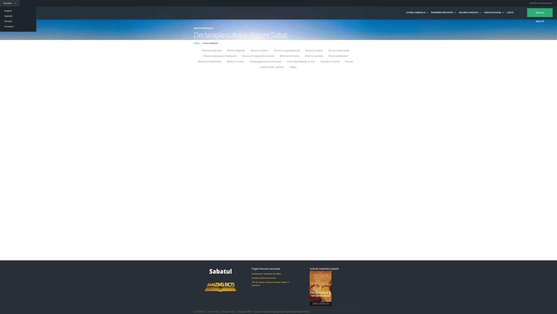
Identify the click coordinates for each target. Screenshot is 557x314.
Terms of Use (213, 312)
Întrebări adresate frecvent (264, 278)
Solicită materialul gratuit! (541, 3)
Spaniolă (8, 16)
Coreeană (8, 26)
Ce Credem (199, 312)
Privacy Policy (228, 312)
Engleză (8, 11)
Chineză (8, 21)
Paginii (197, 43)
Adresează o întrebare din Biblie (266, 274)
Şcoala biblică (540, 14)
